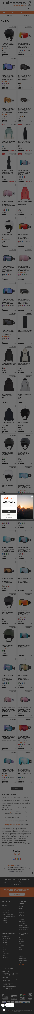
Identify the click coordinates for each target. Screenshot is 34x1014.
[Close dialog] (32, 496)
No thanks (8, 514)
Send (9, 511)
